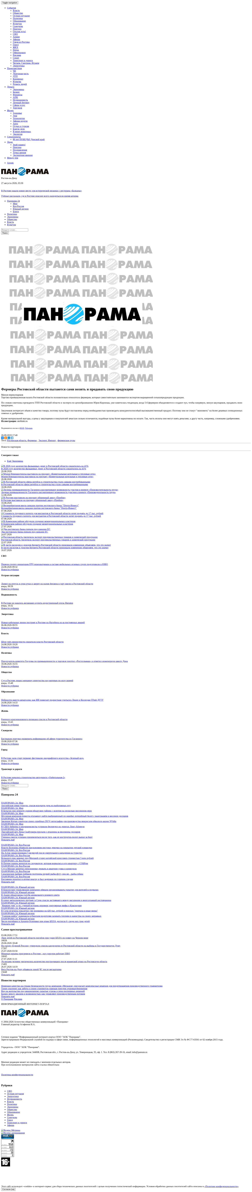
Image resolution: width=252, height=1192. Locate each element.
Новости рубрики (10, 569)
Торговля (17, 108)
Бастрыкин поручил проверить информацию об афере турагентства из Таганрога (41, 738)
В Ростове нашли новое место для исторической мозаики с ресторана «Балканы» (41, 190)
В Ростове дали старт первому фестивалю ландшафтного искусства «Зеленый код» (42, 758)
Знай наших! (19, 144)
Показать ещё (8, 839)
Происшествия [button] (14, 68)
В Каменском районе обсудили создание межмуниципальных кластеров (37, 524)
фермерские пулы (66, 440)
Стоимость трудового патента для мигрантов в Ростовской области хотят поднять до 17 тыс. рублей (51, 516)
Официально (19, 52)
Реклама (17, 55)
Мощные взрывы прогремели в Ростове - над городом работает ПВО (35, 953)
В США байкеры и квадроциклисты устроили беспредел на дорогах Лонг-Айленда (42, 826)
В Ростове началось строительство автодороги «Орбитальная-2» (33, 777)
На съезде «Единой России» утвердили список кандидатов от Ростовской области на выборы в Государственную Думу (60, 945)
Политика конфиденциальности (17, 1074)
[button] (13, 201)
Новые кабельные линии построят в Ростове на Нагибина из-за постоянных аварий (43, 622)
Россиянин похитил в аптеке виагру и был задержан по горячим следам (37, 879)
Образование (19, 21)
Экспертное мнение (23, 155)
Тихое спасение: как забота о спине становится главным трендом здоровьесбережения (44, 988)
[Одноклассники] (5, 438)
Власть (16, 10)
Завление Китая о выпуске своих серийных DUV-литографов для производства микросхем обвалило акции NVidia (58, 821)
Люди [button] (10, 142)
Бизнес (16, 92)
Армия (16, 37)
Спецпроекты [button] (14, 137)
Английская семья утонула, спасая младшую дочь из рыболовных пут (36, 805)
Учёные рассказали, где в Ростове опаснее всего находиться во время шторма (39, 196)
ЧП (14, 71)
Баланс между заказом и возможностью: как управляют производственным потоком (43, 994)
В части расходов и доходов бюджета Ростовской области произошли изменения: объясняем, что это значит (54, 547)
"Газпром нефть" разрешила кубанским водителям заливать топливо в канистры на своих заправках (51, 916)
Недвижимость (20, 100)
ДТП (15, 76)
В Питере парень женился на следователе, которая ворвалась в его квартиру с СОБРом (44, 863)
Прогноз (17, 29)
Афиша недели (20, 121)
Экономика (18, 89)
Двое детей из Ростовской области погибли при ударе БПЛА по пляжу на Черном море (44, 938)
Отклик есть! (19, 31)
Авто (15, 123)
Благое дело (19, 129)
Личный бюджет (21, 102)
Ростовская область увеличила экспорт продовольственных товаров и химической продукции (48, 539)
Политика (18, 18)
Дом (15, 115)
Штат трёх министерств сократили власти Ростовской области (32, 642)
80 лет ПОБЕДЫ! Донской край (29, 139)
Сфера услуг (19, 105)
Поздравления (20, 150)
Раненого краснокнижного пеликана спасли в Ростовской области (34, 719)
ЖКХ (15, 47)
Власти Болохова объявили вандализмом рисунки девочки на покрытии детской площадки (46, 847)
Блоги (16, 211)
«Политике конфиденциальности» (221, 1186)
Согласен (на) (8, 1189)
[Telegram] (12, 438)
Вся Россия (18, 206)
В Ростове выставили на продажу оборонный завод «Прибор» (32, 500)
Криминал (18, 79)
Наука (16, 50)
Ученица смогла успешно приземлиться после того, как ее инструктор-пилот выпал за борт (46, 837)
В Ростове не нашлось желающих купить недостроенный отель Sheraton (37, 603)
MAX (22, 428)
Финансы (17, 94)
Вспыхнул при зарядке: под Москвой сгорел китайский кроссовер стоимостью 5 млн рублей (47, 858)
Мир (15, 203)
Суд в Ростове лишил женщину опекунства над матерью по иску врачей (37, 680)
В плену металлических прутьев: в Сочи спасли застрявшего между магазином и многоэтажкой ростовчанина (56, 900)
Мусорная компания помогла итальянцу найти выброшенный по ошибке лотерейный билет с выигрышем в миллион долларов (64, 816)
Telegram (28, 428)
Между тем (12, 158)
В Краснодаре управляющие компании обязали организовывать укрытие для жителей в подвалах (49, 889)
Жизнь (10, 1114)
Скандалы (18, 26)
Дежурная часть (21, 73)
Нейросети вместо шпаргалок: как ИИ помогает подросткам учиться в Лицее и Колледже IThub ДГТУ (52, 700)
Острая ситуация (21, 15)
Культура (17, 23)
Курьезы (17, 81)
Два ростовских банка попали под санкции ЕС (24, 532)
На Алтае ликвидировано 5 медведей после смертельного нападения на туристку (41, 853)
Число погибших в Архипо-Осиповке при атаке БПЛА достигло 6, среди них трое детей (45, 921)
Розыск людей (20, 84)
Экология (17, 134)
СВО (15, 34)
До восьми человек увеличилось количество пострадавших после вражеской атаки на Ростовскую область (54, 961)
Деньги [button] (10, 87)
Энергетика (18, 65)
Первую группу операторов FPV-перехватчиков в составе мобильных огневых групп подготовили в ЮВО (54, 564)
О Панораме (7, 999)
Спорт (16, 58)
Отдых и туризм (21, 126)
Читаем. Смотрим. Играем (26, 63)
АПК (15, 97)
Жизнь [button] (10, 110)
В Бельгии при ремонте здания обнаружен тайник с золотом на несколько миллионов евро (46, 811)
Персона (17, 147)
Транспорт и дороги (23, 60)
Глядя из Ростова (21, 42)
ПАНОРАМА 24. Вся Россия (15, 845)
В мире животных (22, 131)
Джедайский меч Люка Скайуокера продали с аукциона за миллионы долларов (40, 832)
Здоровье (17, 113)
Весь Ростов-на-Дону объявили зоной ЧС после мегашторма (31, 969)
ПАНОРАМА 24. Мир (12, 803)
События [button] (11, 8)
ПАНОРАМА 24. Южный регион (18, 887)
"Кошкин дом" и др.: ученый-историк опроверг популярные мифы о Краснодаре (41, 905)
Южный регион (21, 209)
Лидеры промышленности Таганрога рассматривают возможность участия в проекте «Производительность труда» (58, 492)
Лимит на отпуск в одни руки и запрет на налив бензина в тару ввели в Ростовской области (47, 583)
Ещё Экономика (15, 461)
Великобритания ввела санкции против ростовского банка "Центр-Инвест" (39, 508)
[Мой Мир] (9, 438)
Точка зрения (19, 152)
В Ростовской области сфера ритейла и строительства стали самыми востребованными (44, 484)
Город (16, 44)
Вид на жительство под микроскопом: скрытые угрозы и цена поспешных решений (43, 991)
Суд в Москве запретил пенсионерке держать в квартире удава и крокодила (39, 868)
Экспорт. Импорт (47, 440)
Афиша (16, 39)
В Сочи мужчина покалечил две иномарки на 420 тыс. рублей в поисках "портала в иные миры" (49, 911)
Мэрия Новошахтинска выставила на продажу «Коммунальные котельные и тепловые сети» (47, 476)
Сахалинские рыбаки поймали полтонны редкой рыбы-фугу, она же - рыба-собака (42, 874)
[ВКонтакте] (2, 438)
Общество (18, 13)
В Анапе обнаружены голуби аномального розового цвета (30, 895)
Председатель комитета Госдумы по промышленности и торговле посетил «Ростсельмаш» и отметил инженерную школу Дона (64, 661)
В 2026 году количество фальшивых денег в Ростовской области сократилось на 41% (43, 468)
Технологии (19, 118)
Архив (10, 163)
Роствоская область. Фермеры (22, 440)
